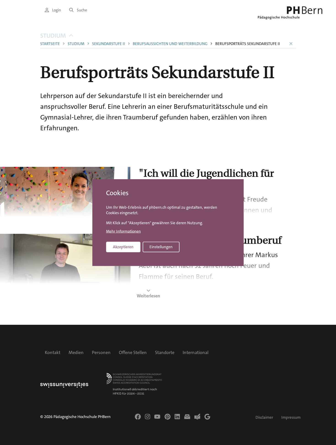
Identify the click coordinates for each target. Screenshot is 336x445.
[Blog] (197, 417)
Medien (76, 352)
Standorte (164, 352)
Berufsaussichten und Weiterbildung (170, 44)
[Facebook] (138, 417)
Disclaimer (264, 417)
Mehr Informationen (123, 231)
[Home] (290, 12)
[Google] (207, 417)
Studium (53, 35)
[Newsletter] (187, 417)
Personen (101, 352)
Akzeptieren (123, 247)
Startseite (50, 44)
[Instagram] (147, 417)
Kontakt (52, 352)
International (195, 352)
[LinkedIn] (177, 417)
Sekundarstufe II (108, 44)
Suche (82, 10)
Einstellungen (161, 247)
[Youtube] (157, 417)
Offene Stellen (133, 352)
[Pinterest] (168, 417)
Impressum (291, 417)
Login (56, 10)
